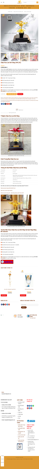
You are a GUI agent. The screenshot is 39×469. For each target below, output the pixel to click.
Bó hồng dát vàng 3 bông (29, 289)
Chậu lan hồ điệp (27, 11)
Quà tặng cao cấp (7, 98)
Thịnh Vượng (33, 98)
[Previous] (3, 33)
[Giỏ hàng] (3, 2)
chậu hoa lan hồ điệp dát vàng (17, 100)
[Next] (36, 33)
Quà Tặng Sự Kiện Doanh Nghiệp (26, 98)
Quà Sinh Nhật (35, 97)
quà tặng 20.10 (28, 100)
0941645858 (3, 91)
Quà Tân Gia (2, 98)
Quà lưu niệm (31, 97)
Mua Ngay (4, 295)
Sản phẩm (23, 5)
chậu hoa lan (4, 100)
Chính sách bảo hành (21, 434)
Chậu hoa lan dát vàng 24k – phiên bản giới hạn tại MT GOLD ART (12, 192)
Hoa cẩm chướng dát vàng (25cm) (10, 289)
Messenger (2, 462)
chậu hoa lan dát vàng (9, 100)
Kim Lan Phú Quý (19, 97)
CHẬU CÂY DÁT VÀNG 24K (18, 11)
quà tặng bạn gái (32, 100)
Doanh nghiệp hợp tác (30, 5)
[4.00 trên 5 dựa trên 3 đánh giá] (19, 65)
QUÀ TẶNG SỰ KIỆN (18, 98)
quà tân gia (23, 100)
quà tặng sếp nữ (7, 101)
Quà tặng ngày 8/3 (12, 98)
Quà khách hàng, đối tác (25, 97)
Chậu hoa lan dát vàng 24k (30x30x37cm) (8, 188)
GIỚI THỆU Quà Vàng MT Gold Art (14, 5)
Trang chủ (6, 5)
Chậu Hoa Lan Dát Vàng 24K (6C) (6, 190)
